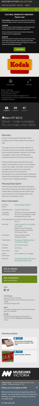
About (27, 5)
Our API (20, 5)
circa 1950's (18, 226)
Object (17, 251)
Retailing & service (28, 240)
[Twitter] (8, 290)
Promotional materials (21, 242)
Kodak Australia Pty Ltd (22, 224)
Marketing (32, 258)
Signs (30, 260)
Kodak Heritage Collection (23, 204)
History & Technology (21, 245)
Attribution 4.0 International (24, 318)
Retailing (25, 258)
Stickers (24, 260)
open (14, 309)
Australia (32, 224)
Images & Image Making (22, 209)
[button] (19, 9)
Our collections (9, 5)
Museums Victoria (17, 2)
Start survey (8, 403)
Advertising (18, 260)
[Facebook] (5, 290)
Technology (18, 248)
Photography (19, 240)
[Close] (36, 387)
